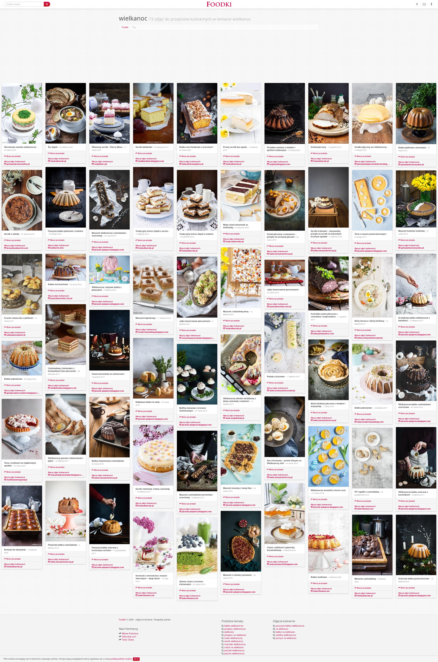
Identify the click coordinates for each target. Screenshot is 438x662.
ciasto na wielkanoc (234, 647)
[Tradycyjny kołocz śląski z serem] (153, 197)
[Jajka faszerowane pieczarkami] (197, 287)
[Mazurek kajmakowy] (153, 284)
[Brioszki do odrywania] (22, 516)
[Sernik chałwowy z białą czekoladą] (153, 455)
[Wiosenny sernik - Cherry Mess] (109, 113)
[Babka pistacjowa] (372, 374)
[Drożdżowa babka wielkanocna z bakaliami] (416, 284)
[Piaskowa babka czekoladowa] (66, 511)
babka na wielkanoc (285, 631)
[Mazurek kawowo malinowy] (416, 199)
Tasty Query (128, 639)
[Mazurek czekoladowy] (372, 545)
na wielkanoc (282, 628)
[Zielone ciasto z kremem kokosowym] (197, 547)
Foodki (125, 27)
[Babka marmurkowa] (66, 267)
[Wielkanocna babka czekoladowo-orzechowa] (416, 370)
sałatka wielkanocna (286, 635)
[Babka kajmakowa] (22, 358)
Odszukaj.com (129, 636)
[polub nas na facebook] (431, 4)
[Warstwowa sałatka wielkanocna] (22, 113)
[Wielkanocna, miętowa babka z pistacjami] (109, 270)
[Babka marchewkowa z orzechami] (197, 113)
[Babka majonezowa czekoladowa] (109, 427)
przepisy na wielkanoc (235, 635)
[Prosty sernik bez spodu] (241, 113)
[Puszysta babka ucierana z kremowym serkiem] (109, 514)
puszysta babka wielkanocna (290, 625)
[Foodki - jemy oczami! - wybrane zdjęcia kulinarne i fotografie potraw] (219, 3)
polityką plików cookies (121, 658)
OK (135, 659)
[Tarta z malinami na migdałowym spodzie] (22, 429)
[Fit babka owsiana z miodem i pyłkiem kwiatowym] (285, 113)
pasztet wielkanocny (234, 650)
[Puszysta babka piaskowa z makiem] (66, 197)
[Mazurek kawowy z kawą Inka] (241, 454)
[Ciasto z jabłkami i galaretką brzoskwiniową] (285, 513)
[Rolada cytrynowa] (285, 342)
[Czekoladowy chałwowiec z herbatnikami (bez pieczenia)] (66, 334)
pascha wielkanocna (234, 653)
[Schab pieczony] (328, 113)
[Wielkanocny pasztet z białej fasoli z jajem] (66, 424)
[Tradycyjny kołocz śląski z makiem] (197, 200)
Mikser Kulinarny (130, 633)
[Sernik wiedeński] (153, 113)
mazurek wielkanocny (235, 644)
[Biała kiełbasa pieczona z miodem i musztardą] (328, 369)
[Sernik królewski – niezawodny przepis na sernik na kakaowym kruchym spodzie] (328, 197)
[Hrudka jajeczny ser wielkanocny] (372, 113)
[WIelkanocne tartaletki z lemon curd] (328, 456)
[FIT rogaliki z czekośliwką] (372, 458)
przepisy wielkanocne (235, 628)
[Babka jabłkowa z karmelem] (416, 113)
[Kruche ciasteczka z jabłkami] (22, 284)
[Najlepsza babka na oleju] (153, 368)
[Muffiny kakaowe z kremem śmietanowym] (197, 374)
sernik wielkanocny (233, 641)
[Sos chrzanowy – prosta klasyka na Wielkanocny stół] (285, 426)
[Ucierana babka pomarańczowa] (416, 545)
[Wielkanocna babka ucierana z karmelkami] (416, 458)
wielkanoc (229, 631)
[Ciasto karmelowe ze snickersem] (109, 340)
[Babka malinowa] (328, 543)
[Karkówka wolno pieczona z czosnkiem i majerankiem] (328, 283)
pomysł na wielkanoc (286, 638)
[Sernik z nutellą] (22, 200)
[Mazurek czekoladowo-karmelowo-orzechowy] (197, 461)
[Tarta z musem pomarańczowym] (372, 200)
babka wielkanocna (233, 625)
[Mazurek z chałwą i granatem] (241, 541)
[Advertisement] (219, 57)
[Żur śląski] (66, 113)
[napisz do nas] (424, 4)
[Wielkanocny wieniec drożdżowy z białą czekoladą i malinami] (241, 364)
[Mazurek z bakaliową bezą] (241, 277)
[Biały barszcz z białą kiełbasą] (372, 287)
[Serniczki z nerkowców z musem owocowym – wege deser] (153, 542)
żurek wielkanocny (233, 638)
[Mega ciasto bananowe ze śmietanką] (241, 195)
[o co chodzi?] (416, 4)
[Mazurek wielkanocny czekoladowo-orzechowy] (109, 200)
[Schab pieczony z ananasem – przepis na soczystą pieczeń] (285, 200)
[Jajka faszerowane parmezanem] (285, 273)
